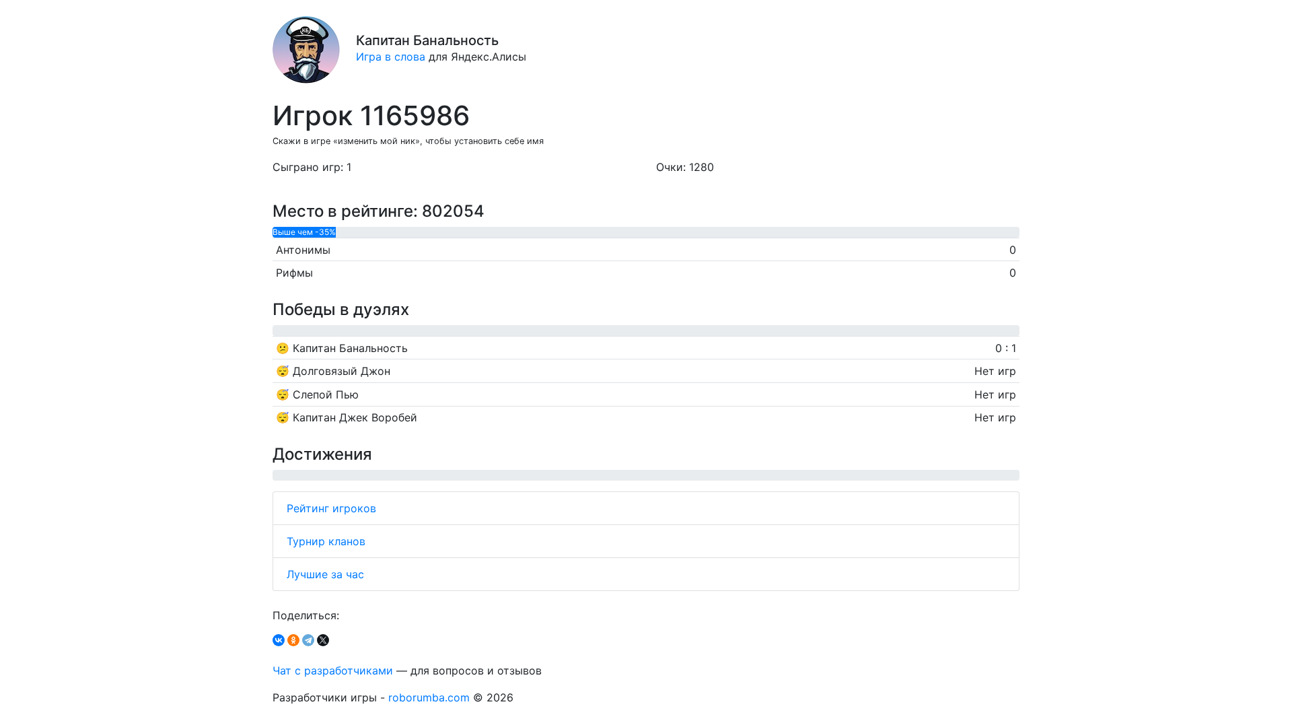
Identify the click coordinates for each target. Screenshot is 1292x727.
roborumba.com (429, 697)
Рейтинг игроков (331, 508)
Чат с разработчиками (333, 670)
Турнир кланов (326, 541)
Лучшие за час (325, 574)
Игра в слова (390, 56)
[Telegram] (308, 640)
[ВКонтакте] (279, 640)
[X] (323, 640)
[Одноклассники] (293, 640)
